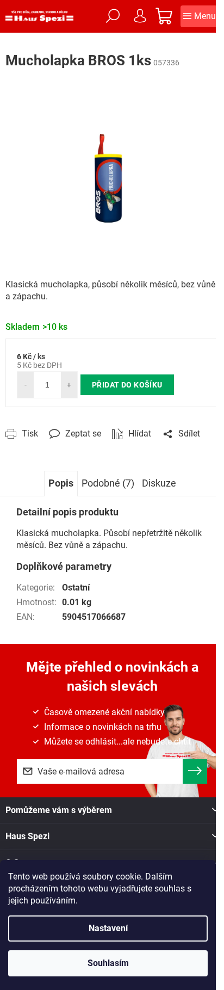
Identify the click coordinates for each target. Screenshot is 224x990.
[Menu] (200, 16)
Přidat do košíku (127, 384)
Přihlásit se (195, 771)
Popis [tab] (60, 483)
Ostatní (76, 587)
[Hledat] (112, 16)
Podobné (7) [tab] (108, 483)
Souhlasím (108, 963)
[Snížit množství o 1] (25, 385)
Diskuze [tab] (159, 483)
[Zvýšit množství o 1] (69, 385)
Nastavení (108, 928)
